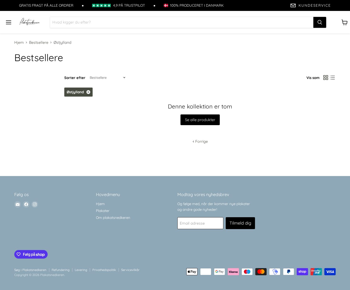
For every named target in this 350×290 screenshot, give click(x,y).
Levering (81, 270)
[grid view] (325, 77)
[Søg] (319, 22)
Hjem (19, 42)
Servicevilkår (130, 270)
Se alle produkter (200, 119)
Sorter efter (74, 78)
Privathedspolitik (104, 270)
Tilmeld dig (240, 223)
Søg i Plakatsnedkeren (30, 270)
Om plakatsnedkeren (113, 217)
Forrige (201, 141)
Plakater (103, 210)
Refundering (61, 270)
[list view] (332, 77)
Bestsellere (38, 42)
